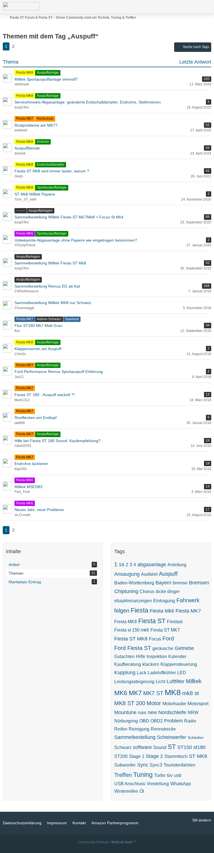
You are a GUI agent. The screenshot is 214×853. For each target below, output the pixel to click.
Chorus (147, 591)
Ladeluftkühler (162, 672)
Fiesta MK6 (24, 233)
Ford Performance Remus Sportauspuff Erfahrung (58, 371)
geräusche (162, 648)
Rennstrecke (163, 729)
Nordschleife (172, 712)
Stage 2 (154, 756)
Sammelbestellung (134, 737)
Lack (141, 672)
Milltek (193, 681)
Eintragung (164, 600)
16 (121, 564)
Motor (154, 703)
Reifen (120, 729)
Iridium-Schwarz (49, 319)
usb (177, 775)
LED (181, 672)
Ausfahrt (149, 574)
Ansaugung (127, 574)
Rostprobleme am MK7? (35, 125)
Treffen (123, 775)
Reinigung (139, 729)
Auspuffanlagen (41, 211)
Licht (160, 681)
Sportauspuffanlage (52, 187)
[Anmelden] (192, 7)
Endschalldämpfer (50, 165)
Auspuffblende (27, 148)
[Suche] (178, 7)
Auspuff (168, 574)
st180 (199, 747)
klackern (150, 664)
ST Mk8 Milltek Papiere (34, 194)
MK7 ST (153, 693)
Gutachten (124, 656)
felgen (121, 611)
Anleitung (176, 564)
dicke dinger (167, 591)
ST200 (121, 756)
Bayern (163, 582)
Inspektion (157, 656)
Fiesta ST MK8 (130, 639)
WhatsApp (180, 783)
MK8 (173, 692)
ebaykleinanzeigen (133, 600)
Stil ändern (201, 820)
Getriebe (184, 648)
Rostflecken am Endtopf (35, 417)
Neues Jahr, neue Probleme (39, 509)
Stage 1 (136, 756)
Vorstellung (158, 783)
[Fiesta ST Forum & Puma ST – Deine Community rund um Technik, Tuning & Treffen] (21, 6)
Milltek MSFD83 (28, 487)
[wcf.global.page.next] (22, 46)
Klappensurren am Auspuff (37, 348)
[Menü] (206, 7)
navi (142, 712)
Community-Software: (107, 842)
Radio (190, 721)
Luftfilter (175, 681)
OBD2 (156, 721)
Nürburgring (126, 721)
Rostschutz (45, 119)
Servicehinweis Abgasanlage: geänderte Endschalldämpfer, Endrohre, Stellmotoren (87, 102)
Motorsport (198, 703)
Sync (142, 765)
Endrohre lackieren (31, 463)
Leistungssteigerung (134, 681)
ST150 (184, 747)
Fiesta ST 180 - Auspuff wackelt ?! (44, 394)
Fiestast (175, 621)
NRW (193, 712)
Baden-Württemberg (134, 582)
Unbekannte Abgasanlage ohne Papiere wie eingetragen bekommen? (75, 240)
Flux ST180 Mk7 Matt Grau (38, 325)
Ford (168, 638)
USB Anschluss (129, 783)
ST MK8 (198, 756)
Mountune (125, 712)
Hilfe (140, 656)
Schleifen (196, 737)
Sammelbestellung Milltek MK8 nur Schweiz (52, 302)
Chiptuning (126, 591)
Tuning (143, 774)
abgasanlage (151, 564)
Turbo (160, 775)
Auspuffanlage (48, 72)
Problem (173, 721)
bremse (180, 582)
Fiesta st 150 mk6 (131, 630)
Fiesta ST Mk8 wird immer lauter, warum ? (51, 171)
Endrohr (43, 142)
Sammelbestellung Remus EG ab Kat (47, 286)
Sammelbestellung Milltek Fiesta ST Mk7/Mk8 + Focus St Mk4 (68, 217)
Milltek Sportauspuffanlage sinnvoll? (46, 79)
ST (172, 746)
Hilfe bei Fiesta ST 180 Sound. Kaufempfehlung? (57, 440)
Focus (155, 639)
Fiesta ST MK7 (165, 630)
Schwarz (123, 747)
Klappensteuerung (178, 664)
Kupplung (124, 672)
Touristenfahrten (179, 765)
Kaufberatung (127, 664)
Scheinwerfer (171, 737)
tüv (170, 775)
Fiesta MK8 (24, 72)
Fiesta (139, 610)
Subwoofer (125, 765)
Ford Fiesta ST (132, 648)
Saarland (72, 319)
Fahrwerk (188, 600)
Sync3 (156, 765)
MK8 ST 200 (129, 703)
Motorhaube (174, 703)
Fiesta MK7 (24, 119)
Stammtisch (176, 756)
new (152, 712)
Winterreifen (126, 791)
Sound (159, 747)
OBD (144, 721)
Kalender (177, 656)
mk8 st (190, 693)
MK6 (120, 693)
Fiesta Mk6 (162, 611)
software (142, 747)
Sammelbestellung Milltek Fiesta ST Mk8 (50, 263)
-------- (20, 211)
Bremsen (199, 582)
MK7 (135, 693)
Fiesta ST (152, 621)
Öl (142, 791)
